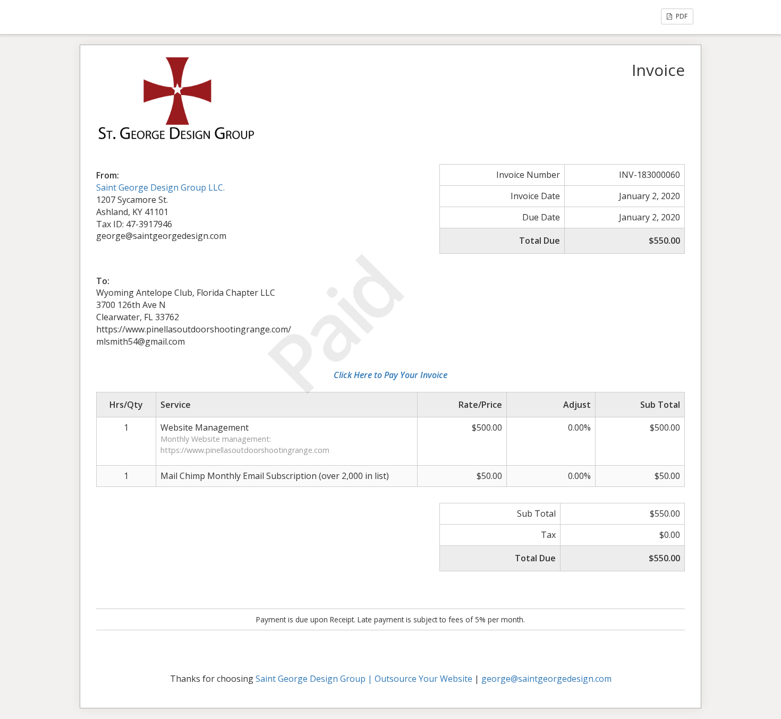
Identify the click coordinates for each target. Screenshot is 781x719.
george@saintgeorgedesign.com (546, 678)
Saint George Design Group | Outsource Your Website (364, 678)
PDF (680, 16)
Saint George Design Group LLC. (160, 187)
